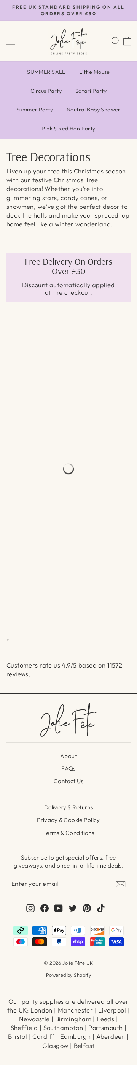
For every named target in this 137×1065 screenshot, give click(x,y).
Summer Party (34, 109)
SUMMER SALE (46, 71)
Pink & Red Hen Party (68, 128)
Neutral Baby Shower (94, 109)
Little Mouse (94, 71)
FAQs (68, 768)
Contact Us (68, 781)
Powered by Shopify (68, 975)
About (68, 756)
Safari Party (91, 90)
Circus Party (46, 90)
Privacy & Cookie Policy (68, 819)
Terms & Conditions (68, 832)
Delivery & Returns (68, 807)
